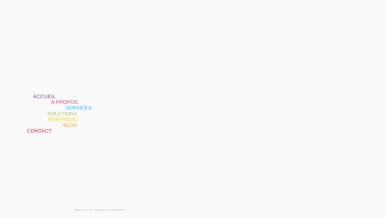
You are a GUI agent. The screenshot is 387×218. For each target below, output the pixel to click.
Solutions (62, 113)
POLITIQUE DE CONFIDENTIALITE (110, 209)
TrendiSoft (146, 111)
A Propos (64, 102)
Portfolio (63, 119)
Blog (70, 125)
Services (78, 108)
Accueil (44, 96)
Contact (39, 131)
